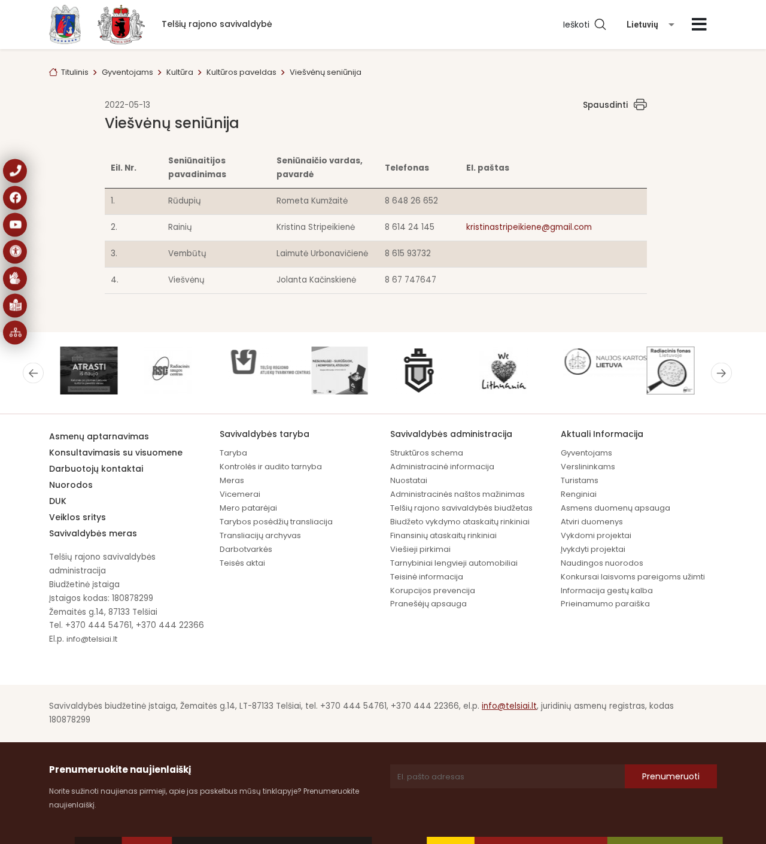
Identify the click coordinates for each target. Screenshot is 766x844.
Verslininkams (588, 466)
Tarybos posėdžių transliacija (276, 521)
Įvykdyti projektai (593, 549)
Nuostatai (408, 480)
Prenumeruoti (671, 776)
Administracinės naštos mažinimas (457, 494)
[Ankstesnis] (33, 373)
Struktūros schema (426, 453)
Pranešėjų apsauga (428, 603)
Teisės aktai (242, 563)
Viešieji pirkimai (420, 549)
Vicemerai (240, 494)
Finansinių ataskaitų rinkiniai (443, 535)
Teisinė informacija (426, 576)
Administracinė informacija (442, 466)
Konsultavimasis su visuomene (116, 453)
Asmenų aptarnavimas (99, 436)
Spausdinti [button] (605, 105)
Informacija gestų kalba (607, 590)
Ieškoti (578, 25)
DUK (57, 501)
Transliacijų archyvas (260, 535)
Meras (232, 480)
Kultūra (179, 72)
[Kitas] (721, 373)
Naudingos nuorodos (602, 563)
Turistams (579, 480)
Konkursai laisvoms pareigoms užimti (633, 576)
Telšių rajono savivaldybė (217, 24)
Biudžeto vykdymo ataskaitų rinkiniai (460, 521)
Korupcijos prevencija (432, 590)
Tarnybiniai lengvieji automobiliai (454, 563)
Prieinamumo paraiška (605, 603)
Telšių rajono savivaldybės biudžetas (461, 508)
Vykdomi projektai (596, 535)
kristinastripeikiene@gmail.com (529, 227)
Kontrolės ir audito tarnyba (271, 466)
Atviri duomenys (592, 521)
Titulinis (75, 72)
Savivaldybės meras (93, 533)
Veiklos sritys (77, 517)
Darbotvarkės (246, 549)
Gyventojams (127, 72)
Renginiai (579, 494)
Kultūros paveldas (241, 72)
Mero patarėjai (248, 508)
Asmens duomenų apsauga (615, 508)
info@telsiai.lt (91, 639)
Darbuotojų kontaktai (96, 469)
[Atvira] (699, 25)
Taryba (233, 453)
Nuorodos (71, 485)
